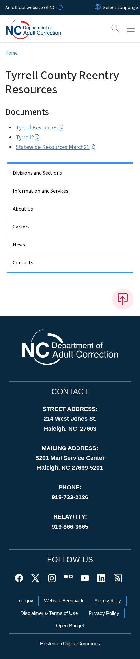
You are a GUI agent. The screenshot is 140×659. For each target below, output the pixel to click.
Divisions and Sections (37, 173)
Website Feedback (64, 600)
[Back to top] (122, 299)
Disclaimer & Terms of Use (49, 613)
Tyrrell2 (25, 137)
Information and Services (40, 190)
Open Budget (70, 625)
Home (11, 53)
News (19, 244)
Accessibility (107, 600)
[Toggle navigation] (131, 29)
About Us (23, 208)
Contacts (23, 262)
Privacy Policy (104, 613)
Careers (21, 226)
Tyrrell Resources (37, 128)
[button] (111, 29)
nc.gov (26, 600)
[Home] (41, 22)
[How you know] (60, 7)
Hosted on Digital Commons (70, 643)
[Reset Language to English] (98, 7)
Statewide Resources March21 (53, 147)
